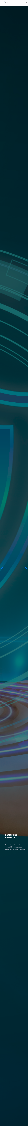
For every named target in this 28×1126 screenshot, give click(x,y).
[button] (26, 568)
